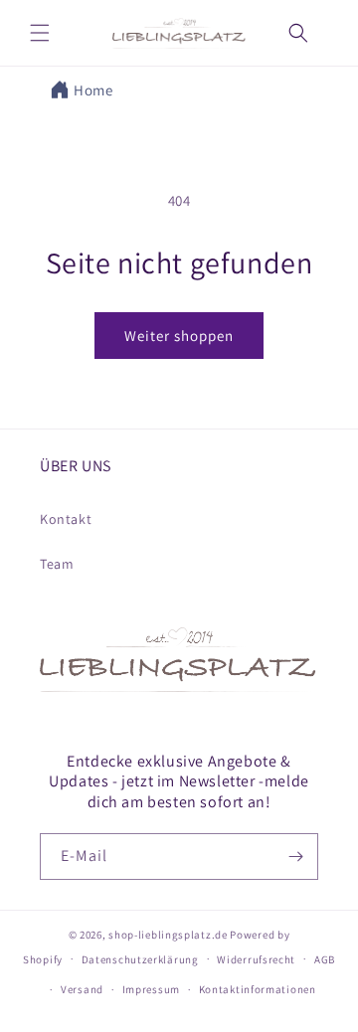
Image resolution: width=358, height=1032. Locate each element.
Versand (82, 989)
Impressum (151, 989)
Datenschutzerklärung (140, 959)
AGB (324, 959)
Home (93, 90)
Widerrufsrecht (256, 959)
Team (57, 564)
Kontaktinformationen (257, 989)
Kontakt (65, 519)
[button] (40, 33)
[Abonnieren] (295, 856)
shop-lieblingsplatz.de (167, 935)
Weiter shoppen (179, 335)
